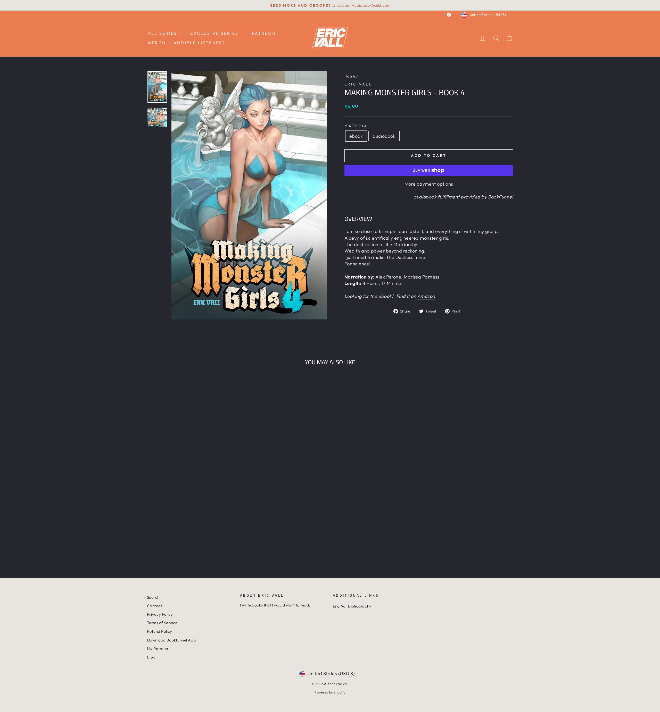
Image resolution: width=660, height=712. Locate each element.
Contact (154, 605)
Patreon (264, 33)
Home (350, 76)
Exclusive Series (215, 33)
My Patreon (157, 648)
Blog (151, 657)
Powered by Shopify (330, 692)
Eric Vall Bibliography (352, 606)
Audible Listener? (199, 42)
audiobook (384, 136)
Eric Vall (358, 84)
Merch (157, 42)
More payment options (429, 184)
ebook (356, 136)
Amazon (426, 296)
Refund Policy (159, 631)
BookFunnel (500, 197)
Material (357, 126)
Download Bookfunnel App (171, 640)
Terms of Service (162, 622)
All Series (163, 33)
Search (153, 597)
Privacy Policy (160, 614)
